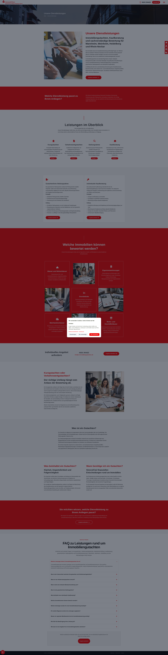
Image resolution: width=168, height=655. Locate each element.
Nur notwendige (82, 334)
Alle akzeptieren (94, 334)
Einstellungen (73, 334)
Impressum (81, 331)
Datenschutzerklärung (73, 331)
